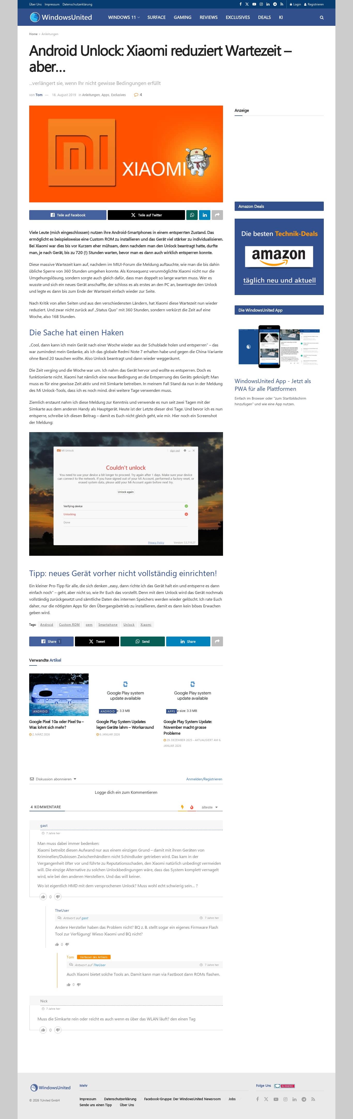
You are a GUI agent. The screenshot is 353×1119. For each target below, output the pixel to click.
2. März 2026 (41, 734)
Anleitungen (50, 34)
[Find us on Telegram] (275, 4)
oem (89, 624)
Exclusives (238, 17)
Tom (39, 94)
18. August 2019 (64, 94)
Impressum (52, 4)
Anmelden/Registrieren (203, 778)
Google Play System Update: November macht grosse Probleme (188, 727)
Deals (264, 17)
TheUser (99, 965)
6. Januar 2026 (109, 734)
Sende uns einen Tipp (96, 1104)
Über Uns (35, 4)
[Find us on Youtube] (254, 4)
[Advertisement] (279, 160)
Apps (105, 94)
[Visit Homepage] (62, 17)
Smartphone (108, 624)
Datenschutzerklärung (77, 4)
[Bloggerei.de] (284, 1085)
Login (297, 4)
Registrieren (315, 4)
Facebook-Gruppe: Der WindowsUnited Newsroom (182, 1099)
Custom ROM (69, 624)
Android (46, 624)
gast (84, 918)
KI (281, 17)
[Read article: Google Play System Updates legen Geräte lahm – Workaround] (126, 694)
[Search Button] (322, 17)
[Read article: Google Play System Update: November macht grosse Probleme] (193, 694)
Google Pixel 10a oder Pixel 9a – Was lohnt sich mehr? (56, 724)
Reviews (209, 17)
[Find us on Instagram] (261, 4)
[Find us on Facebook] (241, 4)
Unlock (129, 624)
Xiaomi (146, 624)
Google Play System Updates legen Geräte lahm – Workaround (125, 724)
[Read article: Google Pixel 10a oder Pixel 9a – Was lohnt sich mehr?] (59, 694)
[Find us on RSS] (281, 4)
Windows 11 (122, 17)
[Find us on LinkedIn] (268, 4)
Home (33, 34)
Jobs (232, 1099)
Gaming (182, 17)
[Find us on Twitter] (247, 4)
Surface (157, 17)
